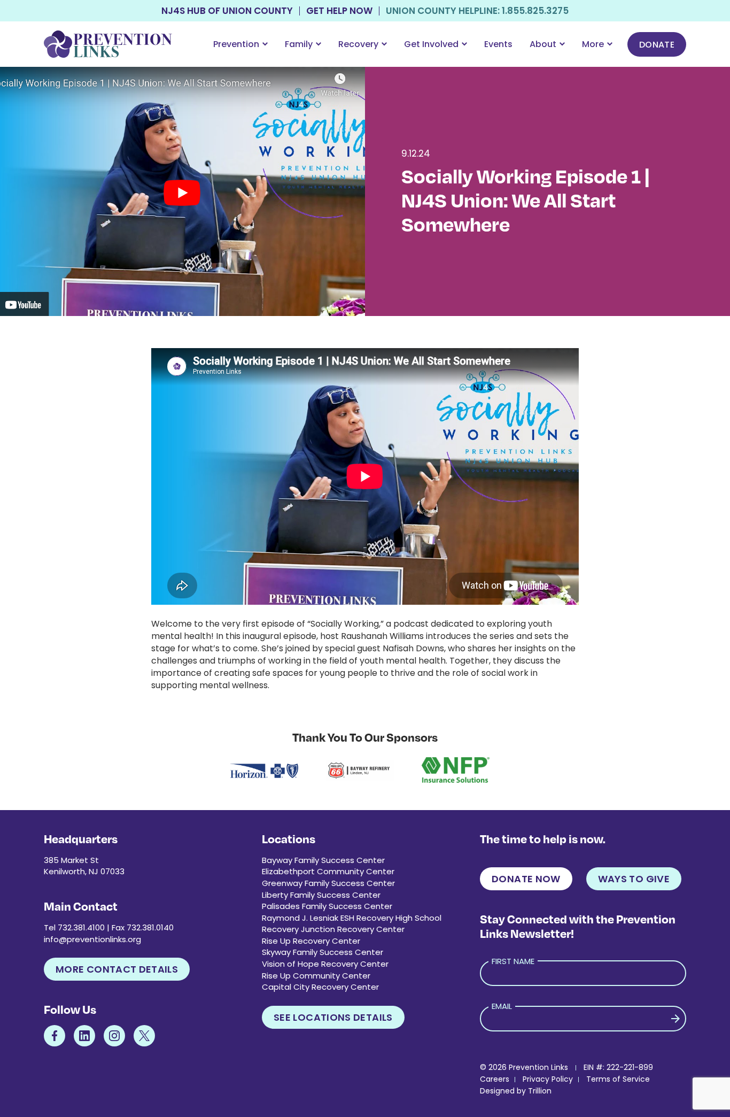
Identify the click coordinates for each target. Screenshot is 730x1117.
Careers (494, 1079)
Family (299, 44)
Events (498, 44)
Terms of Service (618, 1079)
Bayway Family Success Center (323, 860)
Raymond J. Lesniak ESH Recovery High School (351, 917)
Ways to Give (634, 878)
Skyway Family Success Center (322, 952)
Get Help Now (339, 11)
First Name (513, 961)
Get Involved (431, 44)
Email (502, 1006)
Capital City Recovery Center (320, 986)
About (543, 44)
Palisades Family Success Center (327, 906)
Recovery (358, 44)
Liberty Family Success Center (321, 894)
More (593, 44)
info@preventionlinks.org (92, 939)
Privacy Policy (548, 1079)
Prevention (236, 44)
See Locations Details (333, 1017)
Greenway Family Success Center (328, 883)
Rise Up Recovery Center (311, 940)
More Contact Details (117, 969)
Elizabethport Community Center (328, 871)
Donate (656, 44)
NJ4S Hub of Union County (227, 11)
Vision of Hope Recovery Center (325, 963)
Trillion (540, 1090)
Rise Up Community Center (316, 975)
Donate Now (526, 878)
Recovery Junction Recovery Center (333, 929)
